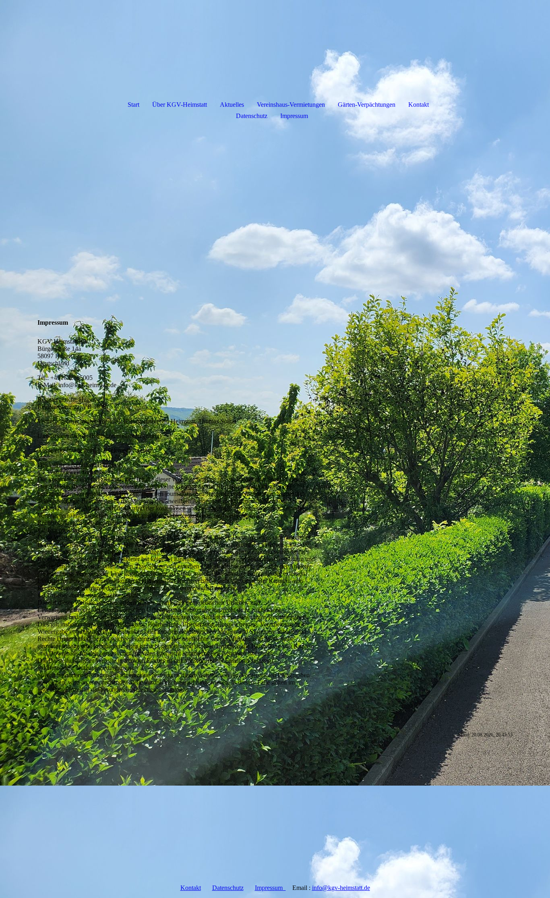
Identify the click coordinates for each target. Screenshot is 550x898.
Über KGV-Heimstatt (179, 104)
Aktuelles (232, 104)
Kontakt (418, 104)
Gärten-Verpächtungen (366, 104)
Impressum (294, 115)
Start (133, 104)
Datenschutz (251, 115)
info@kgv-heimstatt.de (341, 887)
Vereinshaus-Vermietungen (291, 104)
